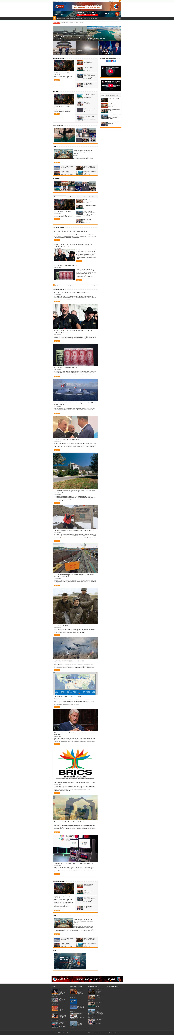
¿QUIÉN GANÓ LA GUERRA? (66, 22)
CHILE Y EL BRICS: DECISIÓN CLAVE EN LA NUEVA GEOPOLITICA (73, 863)
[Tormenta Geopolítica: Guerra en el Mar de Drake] (55, 1024)
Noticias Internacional (70, 18)
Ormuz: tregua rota (83, 52)
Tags (117, 95)
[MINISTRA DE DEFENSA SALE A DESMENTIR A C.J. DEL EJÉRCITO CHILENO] (55, 1016)
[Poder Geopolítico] (87, 6)
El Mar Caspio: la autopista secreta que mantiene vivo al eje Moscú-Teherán (89, 96)
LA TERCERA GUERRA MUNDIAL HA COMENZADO (69, 661)
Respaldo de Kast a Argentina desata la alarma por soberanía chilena (83, 152)
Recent (102, 95)
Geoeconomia (79, 18)
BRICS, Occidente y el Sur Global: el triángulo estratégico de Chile (74, 782)
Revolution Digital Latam (104, 1032)
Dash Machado (118, 1032)
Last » (71, 285)
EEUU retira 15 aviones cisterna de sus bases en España (71, 231)
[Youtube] (110, 1)
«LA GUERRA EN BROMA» (61, 626)
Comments (112, 95)
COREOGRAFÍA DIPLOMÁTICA (63, 52)
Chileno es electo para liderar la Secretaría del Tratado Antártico (74, 530)
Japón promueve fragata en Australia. (79, 1023)
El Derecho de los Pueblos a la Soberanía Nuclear (69, 822)
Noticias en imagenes (58, 126)
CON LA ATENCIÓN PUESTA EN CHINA (61, 1008)
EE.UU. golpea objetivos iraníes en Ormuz (99, 1004)
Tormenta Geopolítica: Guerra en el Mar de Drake (62, 1024)
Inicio (54, 18)
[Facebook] (108, 1)
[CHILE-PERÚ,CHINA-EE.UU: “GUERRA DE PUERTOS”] (55, 1000)
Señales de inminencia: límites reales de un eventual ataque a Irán (89, 110)
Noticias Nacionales (61, 18)
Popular (107, 95)
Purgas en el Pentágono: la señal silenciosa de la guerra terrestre (89, 168)
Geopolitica (89, 18)
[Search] (120, 1)
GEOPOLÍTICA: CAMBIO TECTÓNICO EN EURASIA (69, 440)
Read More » (57, 80)
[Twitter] (109, 1)
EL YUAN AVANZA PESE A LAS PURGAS (65, 265)
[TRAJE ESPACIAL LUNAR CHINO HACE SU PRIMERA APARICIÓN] (55, 991)
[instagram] (112, 1)
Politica (84, 18)
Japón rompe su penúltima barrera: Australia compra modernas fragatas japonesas (89, 118)
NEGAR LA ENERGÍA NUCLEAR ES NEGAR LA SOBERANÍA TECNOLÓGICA (67, 173)
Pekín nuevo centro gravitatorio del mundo (99, 1021)
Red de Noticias (56, 179)
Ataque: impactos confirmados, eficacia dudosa (69, 696)
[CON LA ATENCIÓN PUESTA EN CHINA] (55, 1008)
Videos (95, 18)
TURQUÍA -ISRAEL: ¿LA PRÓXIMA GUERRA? (98, 997)
